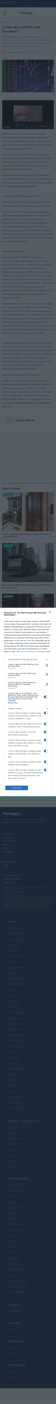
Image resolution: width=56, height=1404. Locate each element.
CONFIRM (16, 788)
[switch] (46, 665)
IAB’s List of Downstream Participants (31, 651)
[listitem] (28, 659)
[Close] (50, 612)
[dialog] (28, 702)
